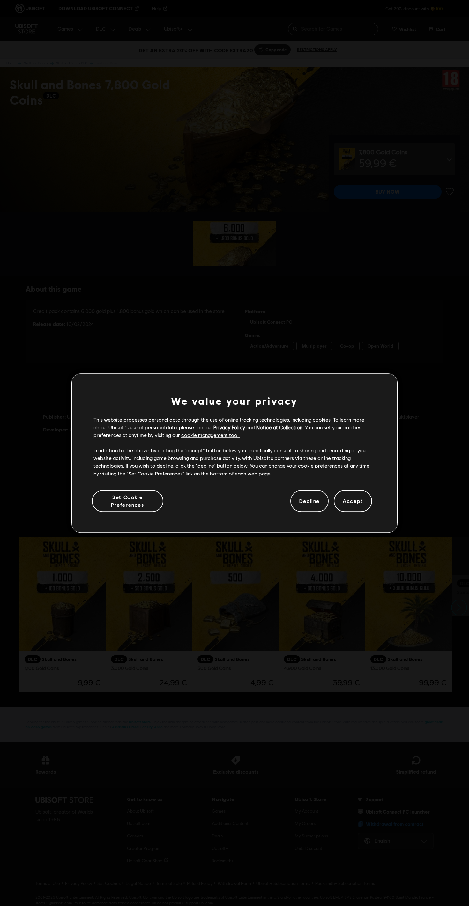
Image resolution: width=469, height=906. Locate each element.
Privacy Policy (229, 427)
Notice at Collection (279, 427)
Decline (309, 501)
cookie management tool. (210, 435)
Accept (353, 501)
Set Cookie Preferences (127, 501)
